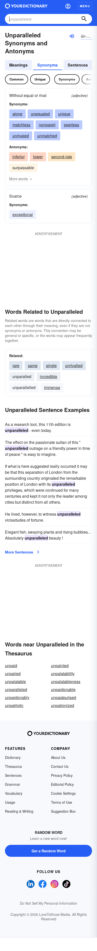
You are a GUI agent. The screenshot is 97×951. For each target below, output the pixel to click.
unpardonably (17, 697)
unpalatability (63, 673)
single (51, 365)
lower (38, 156)
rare (15, 365)
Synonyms (47, 65)
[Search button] (84, 18)
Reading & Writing (19, 811)
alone (17, 114)
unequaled (40, 114)
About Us (58, 757)
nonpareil (47, 125)
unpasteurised (63, 697)
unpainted (60, 665)
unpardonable (63, 689)
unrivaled (20, 136)
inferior (18, 156)
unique (64, 114)
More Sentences (19, 552)
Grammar (12, 784)
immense (52, 387)
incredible (48, 376)
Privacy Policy (62, 775)
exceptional (22, 214)
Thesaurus (13, 766)
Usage (10, 802)
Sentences (78, 65)
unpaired (13, 673)
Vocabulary (13, 793)
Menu (85, 6)
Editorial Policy (62, 784)
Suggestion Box (63, 811)
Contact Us (59, 766)
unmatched (47, 136)
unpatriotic (14, 705)
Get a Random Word (49, 850)
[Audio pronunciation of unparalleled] (71, 36)
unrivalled (74, 365)
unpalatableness (65, 681)
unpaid (11, 665)
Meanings (18, 65)
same (33, 365)
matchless (21, 125)
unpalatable (15, 681)
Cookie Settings (63, 793)
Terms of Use (61, 802)
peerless (71, 125)
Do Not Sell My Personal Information (48, 903)
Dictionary (13, 757)
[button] (68, 6)
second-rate (61, 156)
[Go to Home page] (26, 6)
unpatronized (62, 705)
